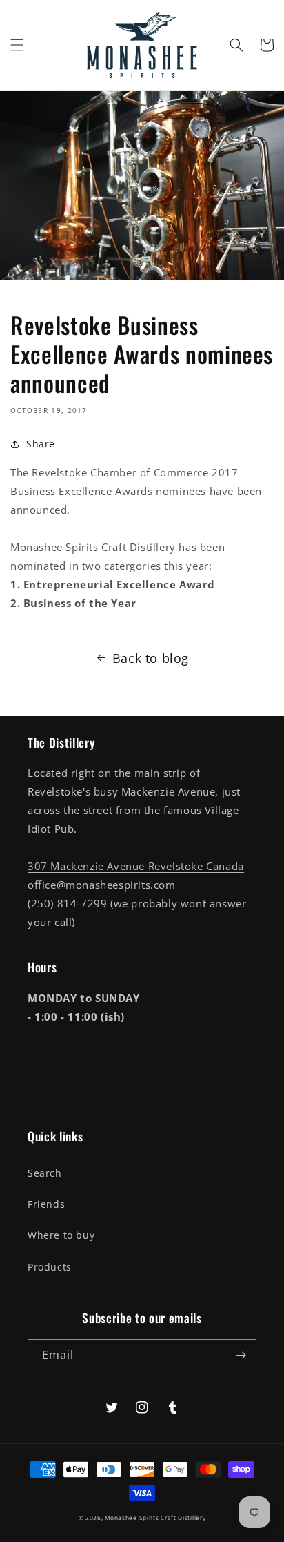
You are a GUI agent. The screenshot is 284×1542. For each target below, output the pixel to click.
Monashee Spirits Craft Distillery (155, 1517)
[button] (17, 45)
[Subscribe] (240, 1355)
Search (45, 1172)
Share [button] (40, 443)
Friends (46, 1204)
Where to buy (61, 1235)
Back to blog (150, 658)
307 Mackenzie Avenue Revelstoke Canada (136, 866)
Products (50, 1266)
